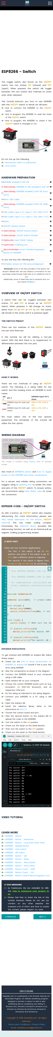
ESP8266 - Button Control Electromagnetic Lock (27, 875)
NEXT (42, 916)
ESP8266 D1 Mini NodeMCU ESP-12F (26, 186)
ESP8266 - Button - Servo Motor (20, 865)
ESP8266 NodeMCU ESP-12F (16, 182)
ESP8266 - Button (13, 836)
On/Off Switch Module (20, 235)
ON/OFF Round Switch (20, 230)
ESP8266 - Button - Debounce (19, 839)
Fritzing (32, 461)
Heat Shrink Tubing (18, 240)
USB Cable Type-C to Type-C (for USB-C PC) (25, 216)
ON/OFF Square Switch (14, 226)
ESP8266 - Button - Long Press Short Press (25, 842)
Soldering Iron (15, 244)
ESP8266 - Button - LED (16, 856)
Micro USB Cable (11, 199)
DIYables (30, 282)
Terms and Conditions (19, 1024)
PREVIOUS (11, 916)
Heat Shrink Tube (33, 491)
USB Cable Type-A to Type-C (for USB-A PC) (25, 212)
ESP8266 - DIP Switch (15, 852)
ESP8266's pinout (23, 471)
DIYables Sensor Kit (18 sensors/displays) (24, 264)
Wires (6, 221)
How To (23, 709)
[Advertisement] (26, 39)
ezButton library (28, 526)
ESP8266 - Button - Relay (17, 859)
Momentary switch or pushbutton (20, 162)
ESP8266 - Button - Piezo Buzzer (20, 862)
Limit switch (10, 166)
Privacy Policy (38, 1024)
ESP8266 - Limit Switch (15, 849)
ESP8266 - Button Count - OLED (20, 869)
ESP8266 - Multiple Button (17, 846)
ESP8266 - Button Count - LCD (19, 872)
